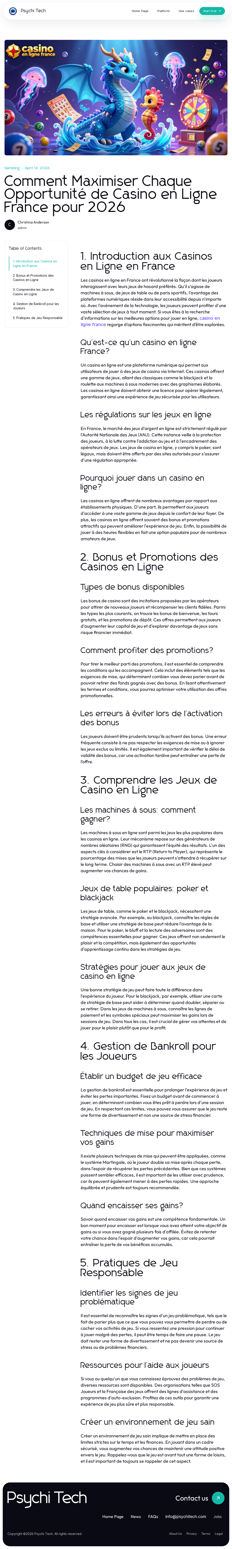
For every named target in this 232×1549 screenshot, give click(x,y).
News (136, 1516)
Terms (205, 1534)
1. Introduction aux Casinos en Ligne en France (35, 263)
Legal (219, 1534)
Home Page (112, 1516)
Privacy (191, 1534)
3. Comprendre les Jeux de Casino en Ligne (33, 292)
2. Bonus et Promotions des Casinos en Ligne (33, 278)
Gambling (12, 168)
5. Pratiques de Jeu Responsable (38, 318)
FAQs (153, 1516)
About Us (175, 1534)
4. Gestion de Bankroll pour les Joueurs (36, 306)
